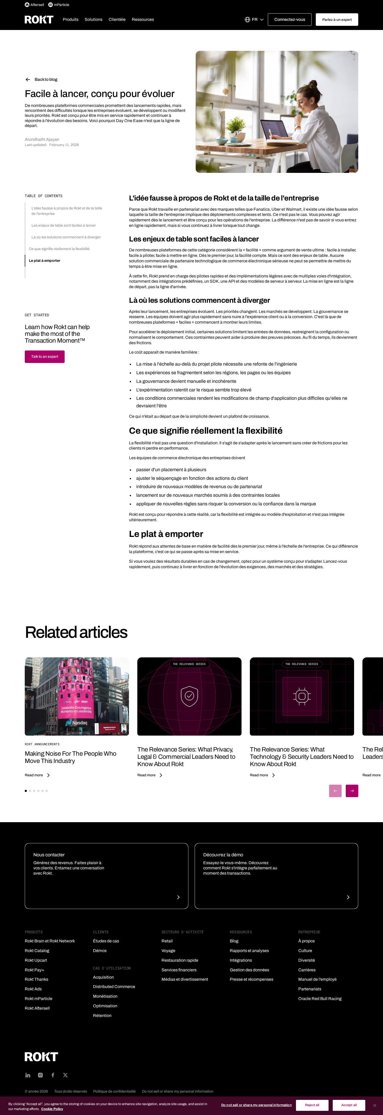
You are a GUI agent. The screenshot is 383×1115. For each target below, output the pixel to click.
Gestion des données (249, 970)
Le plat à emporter (44, 261)
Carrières (307, 970)
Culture (305, 950)
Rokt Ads (33, 989)
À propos (306, 941)
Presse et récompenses (251, 979)
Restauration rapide (180, 960)
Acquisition (103, 977)
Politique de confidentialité (114, 1091)
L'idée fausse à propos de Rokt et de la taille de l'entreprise (67, 211)
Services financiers (179, 970)
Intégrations (241, 960)
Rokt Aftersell (37, 1008)
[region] (191, 1105)
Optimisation (105, 1006)
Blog (234, 941)
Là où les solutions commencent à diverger (66, 237)
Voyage (168, 950)
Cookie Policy (52, 1109)
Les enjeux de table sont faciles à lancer (64, 225)
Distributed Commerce (114, 986)
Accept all (349, 1105)
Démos (100, 950)
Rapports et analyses (249, 950)
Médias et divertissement (185, 979)
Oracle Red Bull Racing (320, 998)
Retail (167, 941)
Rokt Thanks (36, 979)
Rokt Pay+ (34, 970)
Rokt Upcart (36, 960)
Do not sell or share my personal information (177, 1091)
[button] (71, 19)
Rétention (102, 1015)
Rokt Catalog (37, 950)
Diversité (306, 960)
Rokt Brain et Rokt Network (50, 941)
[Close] (374, 1105)
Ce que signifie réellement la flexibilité (59, 249)
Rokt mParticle (38, 998)
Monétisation (105, 996)
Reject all (312, 1105)
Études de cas (106, 941)
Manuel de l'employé (317, 979)
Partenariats (309, 989)
